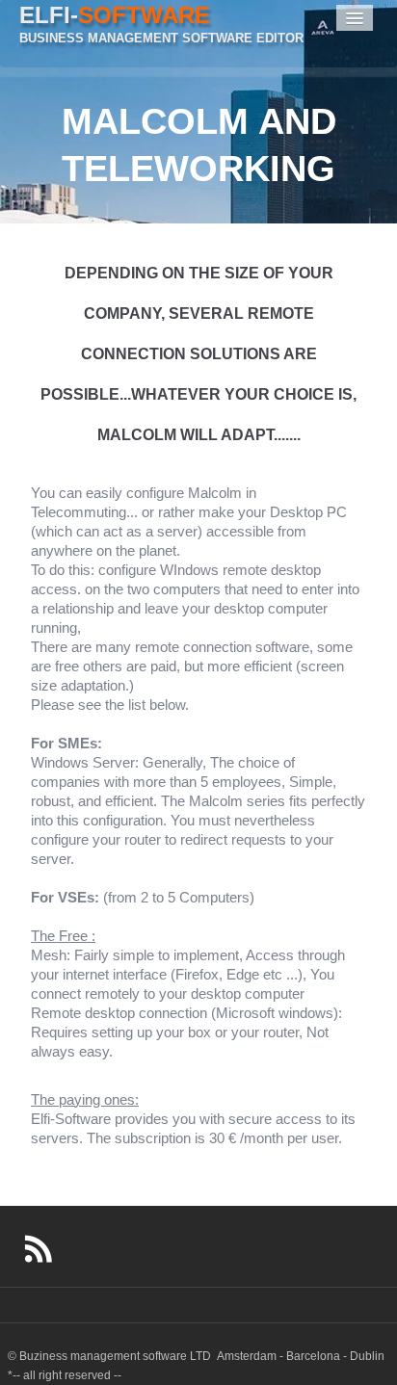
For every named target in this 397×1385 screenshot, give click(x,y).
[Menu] (354, 18)
